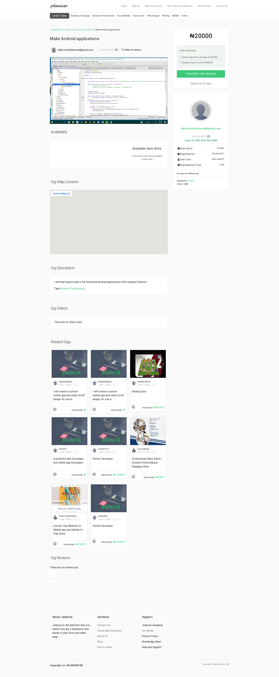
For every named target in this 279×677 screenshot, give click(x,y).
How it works (104, 647)
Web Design (153, 15)
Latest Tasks (59, 15)
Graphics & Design (80, 15)
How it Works (204, 6)
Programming (76, 288)
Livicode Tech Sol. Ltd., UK (216, 664)
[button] (59, 91)
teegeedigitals (65, 381)
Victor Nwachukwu (67, 516)
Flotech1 (63, 449)
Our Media (147, 630)
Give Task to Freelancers (180, 6)
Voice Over (139, 15)
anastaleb (102, 516)
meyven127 (103, 449)
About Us (102, 636)
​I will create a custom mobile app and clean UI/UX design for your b (69, 395)
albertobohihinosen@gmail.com (201, 128)
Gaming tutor (139, 391)
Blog (99, 641)
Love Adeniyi (143, 449)
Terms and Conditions (109, 630)
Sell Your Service (153, 6)
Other (185, 15)
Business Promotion (103, 15)
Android (64, 288)
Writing (166, 15)
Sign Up (136, 6)
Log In (124, 6)
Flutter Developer (103, 458)
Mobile (175, 15)
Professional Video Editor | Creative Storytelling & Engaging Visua (147, 462)
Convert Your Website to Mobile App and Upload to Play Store (68, 529)
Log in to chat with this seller (200, 140)
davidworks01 (144, 381)
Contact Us (222, 6)
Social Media (123, 15)
